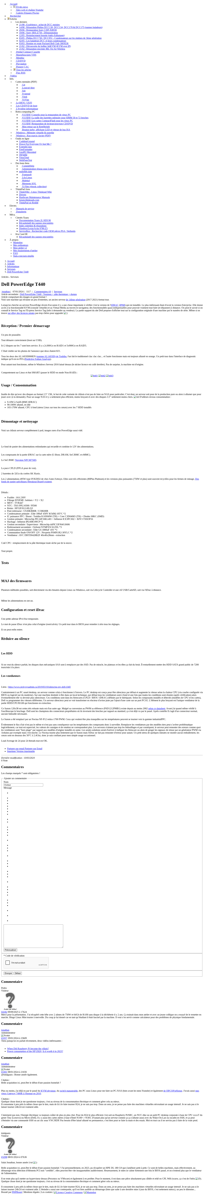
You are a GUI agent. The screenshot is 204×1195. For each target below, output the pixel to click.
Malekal (26, 180)
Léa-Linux (27, 177)
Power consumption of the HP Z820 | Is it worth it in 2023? (35, 1051)
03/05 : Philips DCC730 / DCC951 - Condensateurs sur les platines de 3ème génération (60, 38)
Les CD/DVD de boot (26, 105)
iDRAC (115, 305)
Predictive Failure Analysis (37, 359)
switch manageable (69, 1091)
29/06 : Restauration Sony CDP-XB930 (38, 30)
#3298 (4, 1157)
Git (23, 84)
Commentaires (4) (42, 291)
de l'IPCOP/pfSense (172, 1091)
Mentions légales (31, 1192)
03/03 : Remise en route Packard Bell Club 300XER (44, 43)
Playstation (21, 64)
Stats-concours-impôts (23, 256)
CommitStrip (28, 166)
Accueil (13, 4)
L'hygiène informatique (27, 108)
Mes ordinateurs (20, 245)
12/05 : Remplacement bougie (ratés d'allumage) (42, 35)
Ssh (24, 90)
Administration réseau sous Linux (38, 169)
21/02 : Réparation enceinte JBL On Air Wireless (42, 49)
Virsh (24, 96)
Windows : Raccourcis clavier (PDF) (33, 135)
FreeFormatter (25, 149)
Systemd (26, 93)
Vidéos (13, 76)
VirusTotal (24, 157)
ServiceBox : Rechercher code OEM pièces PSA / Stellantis (47, 231)
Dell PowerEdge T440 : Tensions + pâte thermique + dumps (48, 294)
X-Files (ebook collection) (34, 186)
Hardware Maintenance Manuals (34, 197)
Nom (6, 782)
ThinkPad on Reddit (28, 202)
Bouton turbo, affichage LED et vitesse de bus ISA (46, 129)
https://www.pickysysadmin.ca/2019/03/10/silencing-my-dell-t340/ (39, 687)
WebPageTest (25, 160)
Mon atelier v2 (20, 248)
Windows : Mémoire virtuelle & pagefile (35, 132)
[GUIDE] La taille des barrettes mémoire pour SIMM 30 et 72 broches (55, 117)
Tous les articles (23, 70)
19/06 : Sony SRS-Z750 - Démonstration (38, 32)
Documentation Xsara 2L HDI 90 (35, 220)
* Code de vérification (14, 955)
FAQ (15, 253)
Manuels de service (25, 208)
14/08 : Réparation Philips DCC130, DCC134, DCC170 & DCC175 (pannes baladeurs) (60, 27)
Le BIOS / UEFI (24, 102)
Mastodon (18, 242)
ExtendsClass (25, 146)
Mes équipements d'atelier (25, 250)
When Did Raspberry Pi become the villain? (28, 1048)
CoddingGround (27, 141)
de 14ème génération (75, 299)
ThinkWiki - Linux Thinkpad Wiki (35, 192)
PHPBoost (17, 1192)
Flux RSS (20, 73)
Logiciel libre (28, 87)
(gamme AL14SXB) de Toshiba (51, 356)
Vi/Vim (25, 99)
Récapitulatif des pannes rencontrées (36, 223)
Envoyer (8, 973)
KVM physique (48, 1091)
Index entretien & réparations (32, 225)
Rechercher (15, 16)
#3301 (4, 1072)
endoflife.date (25, 171)
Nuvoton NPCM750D (25, 460)
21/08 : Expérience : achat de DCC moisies (39, 24)
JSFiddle (23, 155)
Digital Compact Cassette (28, 52)
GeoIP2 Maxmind (27, 152)
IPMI (122, 305)
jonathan (5, 291)
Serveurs (58, 291)
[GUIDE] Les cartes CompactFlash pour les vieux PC (47, 120)
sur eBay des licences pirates (21, 313)
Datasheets (21, 211)
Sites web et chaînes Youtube (29, 10)
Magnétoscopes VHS (26, 55)
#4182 (4, 1012)
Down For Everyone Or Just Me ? (35, 144)
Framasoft (27, 174)
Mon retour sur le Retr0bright (36, 126)
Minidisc (20, 58)
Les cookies (46, 1192)
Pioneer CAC (22, 67)
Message (8, 787)
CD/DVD (21, 61)
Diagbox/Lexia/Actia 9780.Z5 (33, 228)
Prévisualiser (10, 950)
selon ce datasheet (156, 708)
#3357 (4, 1038)
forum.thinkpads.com (29, 200)
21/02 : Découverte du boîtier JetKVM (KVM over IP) (45, 46)
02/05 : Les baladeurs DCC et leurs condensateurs (42, 41)
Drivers (22, 194)
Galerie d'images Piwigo (27, 13)
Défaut (18, 973)
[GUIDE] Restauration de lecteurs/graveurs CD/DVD (47, 123)
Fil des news (22, 7)
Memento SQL (29, 183)
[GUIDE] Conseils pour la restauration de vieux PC (46, 114)
